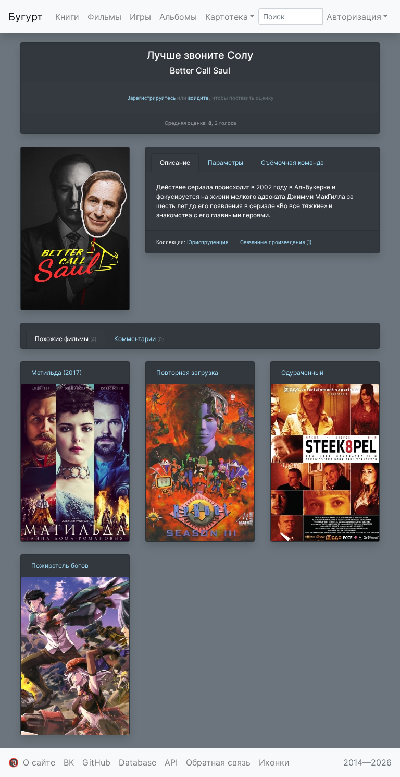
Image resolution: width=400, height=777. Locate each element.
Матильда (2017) (56, 373)
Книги (67, 16)
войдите (198, 98)
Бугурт (25, 16)
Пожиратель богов (60, 565)
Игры (140, 16)
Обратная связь (218, 762)
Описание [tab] (175, 162)
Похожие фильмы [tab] (65, 339)
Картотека (226, 16)
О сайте (39, 762)
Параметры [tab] (225, 162)
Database (137, 762)
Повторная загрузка (187, 373)
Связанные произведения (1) (275, 242)
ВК (69, 762)
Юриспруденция (207, 242)
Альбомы (178, 16)
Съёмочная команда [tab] (292, 162)
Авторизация (354, 16)
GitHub (96, 762)
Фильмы (104, 16)
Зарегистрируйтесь (151, 98)
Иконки (274, 762)
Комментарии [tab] (139, 339)
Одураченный (302, 373)
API (171, 762)
